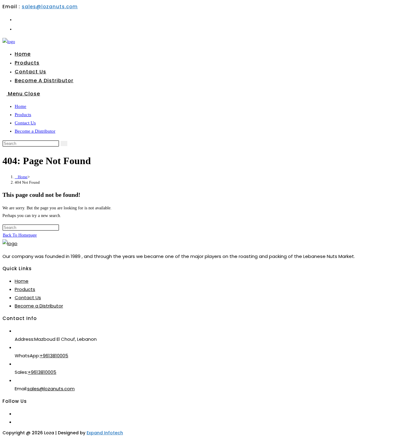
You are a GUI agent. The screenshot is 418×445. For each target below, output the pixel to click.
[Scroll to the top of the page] (4, 438)
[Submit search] (64, 143)
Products (23, 114)
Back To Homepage (20, 235)
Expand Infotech (105, 433)
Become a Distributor (35, 131)
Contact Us (25, 122)
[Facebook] (16, 413)
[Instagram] (16, 422)
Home (20, 106)
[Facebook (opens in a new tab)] (17, 19)
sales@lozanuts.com (50, 6)
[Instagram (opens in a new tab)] (17, 29)
